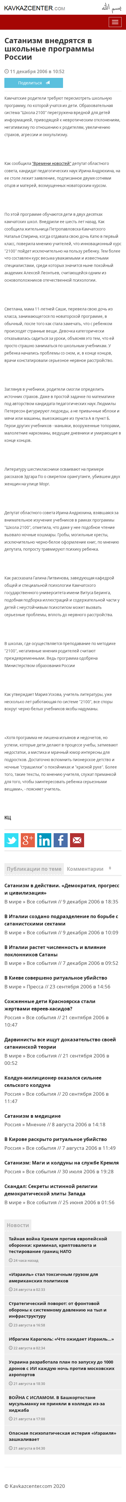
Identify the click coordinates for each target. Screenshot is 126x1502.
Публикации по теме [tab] (34, 869)
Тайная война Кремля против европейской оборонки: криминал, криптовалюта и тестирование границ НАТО (58, 1249)
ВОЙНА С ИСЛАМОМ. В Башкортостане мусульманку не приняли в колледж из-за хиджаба (57, 1407)
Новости (18, 1225)
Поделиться (31, 83)
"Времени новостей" (51, 163)
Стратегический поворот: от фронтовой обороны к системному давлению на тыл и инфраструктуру (58, 1313)
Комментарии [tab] (89, 869)
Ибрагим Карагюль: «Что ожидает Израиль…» (61, 1343)
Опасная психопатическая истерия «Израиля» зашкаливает (62, 1440)
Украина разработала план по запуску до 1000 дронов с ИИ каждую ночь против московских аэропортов (61, 1372)
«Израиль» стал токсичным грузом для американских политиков (53, 1281)
